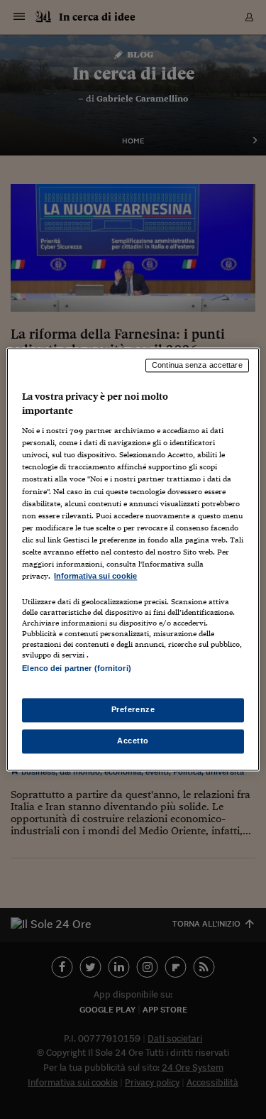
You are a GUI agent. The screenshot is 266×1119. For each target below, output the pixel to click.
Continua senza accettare (197, 365)
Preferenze (133, 710)
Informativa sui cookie (95, 576)
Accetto (133, 741)
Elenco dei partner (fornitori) (76, 668)
